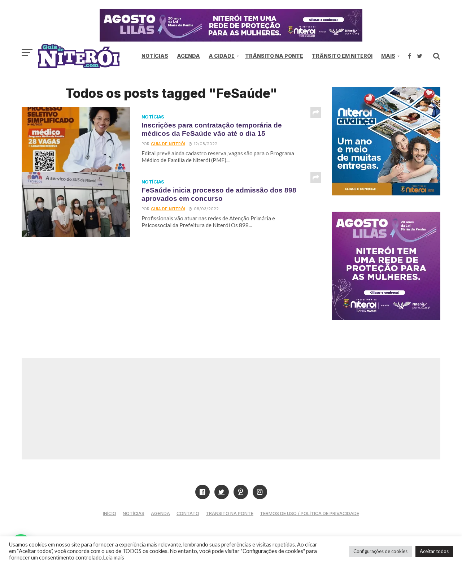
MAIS (388, 56)
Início (109, 513)
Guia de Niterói (168, 144)
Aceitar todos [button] (434, 551)
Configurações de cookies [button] (380, 551)
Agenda (188, 56)
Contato (187, 513)
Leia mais (113, 557)
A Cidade (222, 56)
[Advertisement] (231, 408)
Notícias (154, 56)
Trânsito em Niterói (342, 56)
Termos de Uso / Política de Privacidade (309, 513)
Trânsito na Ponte (274, 56)
